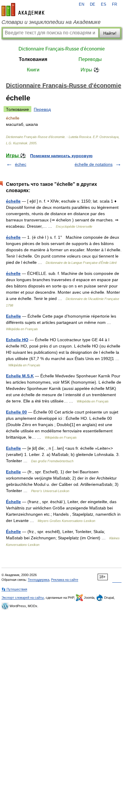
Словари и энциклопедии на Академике (51, 22)
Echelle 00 (16, 412)
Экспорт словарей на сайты (22, 597)
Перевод (42, 109)
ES (103, 4)
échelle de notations (94, 164)
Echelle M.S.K (20, 375)
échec (20, 164)
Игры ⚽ (90, 69)
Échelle (13, 501)
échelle (13, 201)
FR (114, 4)
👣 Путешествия (14, 589)
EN (81, 4)
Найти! (109, 33)
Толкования (33, 59)
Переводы (90, 59)
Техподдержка (38, 579)
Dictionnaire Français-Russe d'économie (62, 48)
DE (92, 4)
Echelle (13, 316)
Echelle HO (17, 339)
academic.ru (22, 9)
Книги (33, 69)
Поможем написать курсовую (61, 155)
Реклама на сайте (64, 579)
